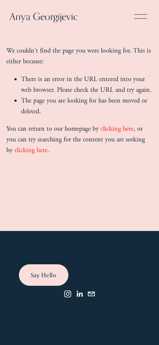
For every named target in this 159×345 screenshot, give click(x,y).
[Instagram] (67, 294)
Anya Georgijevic (44, 16)
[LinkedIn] (79, 294)
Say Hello (44, 275)
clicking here (117, 128)
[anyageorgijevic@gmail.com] (91, 294)
